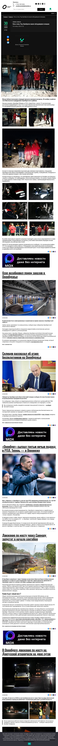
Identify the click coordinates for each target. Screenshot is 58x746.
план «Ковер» (46, 414)
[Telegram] (8, 42)
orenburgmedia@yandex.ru (23, 6)
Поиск (41, 9)
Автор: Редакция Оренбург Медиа (22, 45)
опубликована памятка (20, 418)
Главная (5, 17)
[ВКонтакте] (8, 37)
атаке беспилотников (15, 334)
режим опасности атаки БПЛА (32, 414)
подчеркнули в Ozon (37, 342)
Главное (11, 17)
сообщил (48, 405)
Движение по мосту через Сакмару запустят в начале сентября (24, 537)
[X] (53, 251)
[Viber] (55, 251)
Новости (19, 21)
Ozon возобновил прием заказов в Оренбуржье (24, 274)
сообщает (29, 582)
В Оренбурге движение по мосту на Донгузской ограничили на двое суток (26, 652)
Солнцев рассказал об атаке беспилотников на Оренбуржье (21, 355)
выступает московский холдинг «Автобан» (28, 619)
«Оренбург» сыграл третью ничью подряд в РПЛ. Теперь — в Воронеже (29, 448)
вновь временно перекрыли (10, 699)
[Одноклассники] (8, 40)
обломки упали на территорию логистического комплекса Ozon (25, 337)
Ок (29, 743)
